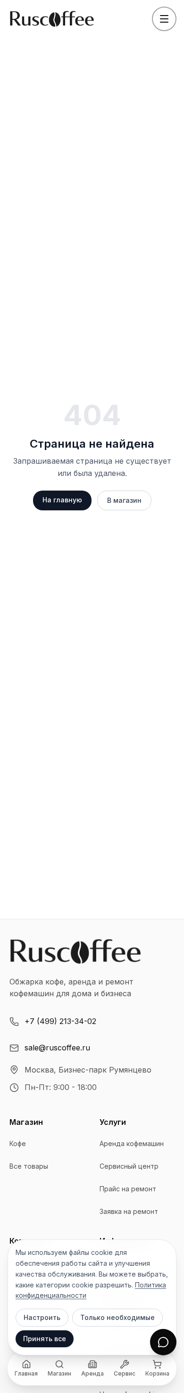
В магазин (124, 500)
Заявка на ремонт (129, 1211)
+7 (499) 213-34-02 (60, 1021)
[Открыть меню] (164, 18)
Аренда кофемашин (132, 1143)
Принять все (44, 1339)
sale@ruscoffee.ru (57, 1047)
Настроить (42, 1317)
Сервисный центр (129, 1166)
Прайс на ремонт (128, 1189)
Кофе (17, 1143)
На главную (62, 500)
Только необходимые (117, 1317)
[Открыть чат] (163, 1342)
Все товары (28, 1166)
